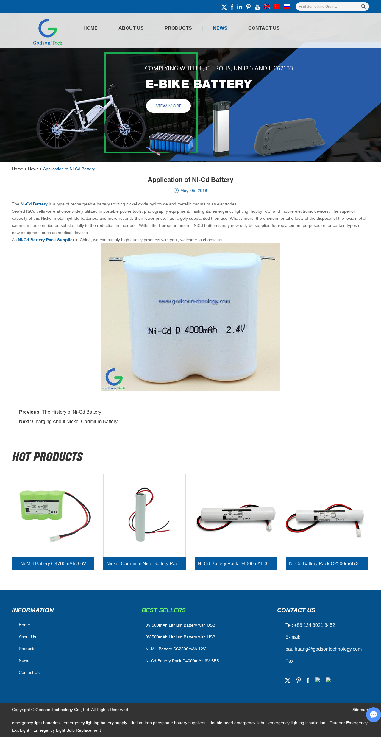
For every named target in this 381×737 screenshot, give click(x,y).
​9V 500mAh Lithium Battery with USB (180, 625)
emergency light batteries (36, 722)
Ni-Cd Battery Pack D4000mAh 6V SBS (182, 660)
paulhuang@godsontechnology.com (323, 649)
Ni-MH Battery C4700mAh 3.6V (53, 563)
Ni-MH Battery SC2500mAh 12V (176, 648)
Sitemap (360, 709)
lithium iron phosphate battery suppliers (169, 722)
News (220, 28)
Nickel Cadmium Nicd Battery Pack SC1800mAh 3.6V (146, 563)
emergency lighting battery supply (96, 722)
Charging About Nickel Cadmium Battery (75, 421)
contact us (296, 610)
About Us (131, 28)
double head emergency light (238, 722)
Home (90, 28)
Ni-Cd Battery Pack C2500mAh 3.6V (327, 563)
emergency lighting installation (297, 722)
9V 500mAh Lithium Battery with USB (180, 637)
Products (178, 28)
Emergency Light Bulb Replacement (67, 730)
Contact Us (264, 28)
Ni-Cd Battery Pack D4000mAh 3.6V (236, 563)
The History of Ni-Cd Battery (71, 412)
